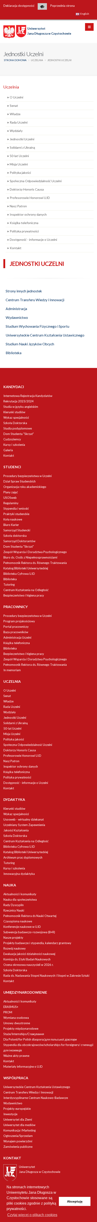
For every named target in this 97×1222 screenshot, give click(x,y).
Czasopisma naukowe (17, 921)
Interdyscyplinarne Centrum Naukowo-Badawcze (35, 1098)
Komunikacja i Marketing (19, 1130)
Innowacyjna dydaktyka (19, 874)
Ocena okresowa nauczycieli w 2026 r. (28, 965)
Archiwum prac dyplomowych (22, 857)
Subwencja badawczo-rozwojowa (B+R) (29, 932)
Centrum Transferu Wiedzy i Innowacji (35, 300)
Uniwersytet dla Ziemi (17, 1119)
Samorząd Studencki (16, 530)
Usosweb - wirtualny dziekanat (23, 819)
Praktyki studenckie (16, 514)
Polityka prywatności (24, 231)
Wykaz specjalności (16, 417)
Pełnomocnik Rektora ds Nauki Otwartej (29, 916)
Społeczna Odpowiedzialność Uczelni (36, 181)
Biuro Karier (11, 525)
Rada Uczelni (19, 122)
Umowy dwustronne (16, 1023)
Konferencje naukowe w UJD (22, 926)
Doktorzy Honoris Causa (27, 189)
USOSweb (10, 497)
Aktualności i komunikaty (19, 894)
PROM (7, 1012)
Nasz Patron (18, 206)
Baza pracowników (15, 632)
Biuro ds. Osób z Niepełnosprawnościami (30, 557)
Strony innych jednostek (24, 291)
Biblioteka (13, 353)
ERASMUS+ (10, 1007)
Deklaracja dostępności (18, 5)
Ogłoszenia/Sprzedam (18, 1136)
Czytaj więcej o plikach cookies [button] (32, 1215)
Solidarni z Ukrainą (22, 147)
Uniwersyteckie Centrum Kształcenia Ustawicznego (45, 335)
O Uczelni (16, 97)
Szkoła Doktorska (15, 423)
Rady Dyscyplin (13, 905)
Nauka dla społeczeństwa (20, 899)
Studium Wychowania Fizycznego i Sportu (37, 326)
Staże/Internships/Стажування (23, 1034)
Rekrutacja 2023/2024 (18, 401)
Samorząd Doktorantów (19, 541)
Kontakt (15, 248)
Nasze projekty (13, 937)
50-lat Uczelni (19, 156)
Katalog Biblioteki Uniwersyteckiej (25, 568)
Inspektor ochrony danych (28, 214)
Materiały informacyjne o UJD (23, 1066)
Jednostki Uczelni (22, 139)
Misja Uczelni (19, 164)
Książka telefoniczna (24, 223)
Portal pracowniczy (16, 626)
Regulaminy (10, 503)
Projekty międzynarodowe (20, 1028)
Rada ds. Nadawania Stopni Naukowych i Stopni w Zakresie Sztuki (46, 975)
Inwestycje (10, 1114)
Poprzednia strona (62, 5)
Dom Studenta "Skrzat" (18, 434)
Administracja (16, 309)
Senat (14, 105)
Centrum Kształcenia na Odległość (25, 590)
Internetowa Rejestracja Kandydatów (27, 396)
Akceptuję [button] (75, 1201)
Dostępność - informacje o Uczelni (33, 239)
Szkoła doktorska (15, 535)
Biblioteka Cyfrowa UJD (19, 573)
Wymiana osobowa (16, 1017)
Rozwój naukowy (14, 948)
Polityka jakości (20, 172)
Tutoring (9, 584)
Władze (15, 114)
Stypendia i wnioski (16, 508)
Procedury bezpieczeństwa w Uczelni (27, 476)
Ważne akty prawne (16, 1055)
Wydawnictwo (17, 317)
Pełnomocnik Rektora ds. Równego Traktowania (35, 563)
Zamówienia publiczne (17, 1146)
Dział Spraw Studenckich (19, 481)
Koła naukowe (12, 519)
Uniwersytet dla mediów (19, 1125)
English (84, 13)
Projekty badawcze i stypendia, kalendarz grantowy (37, 943)
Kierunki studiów (14, 412)
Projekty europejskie (17, 1108)
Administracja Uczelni (17, 637)
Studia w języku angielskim (20, 406)
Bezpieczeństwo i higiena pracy (23, 595)
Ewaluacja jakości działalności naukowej (29, 954)
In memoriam (12, 670)
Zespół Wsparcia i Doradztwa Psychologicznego (35, 552)
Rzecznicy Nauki (13, 910)
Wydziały (16, 131)
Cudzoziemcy (12, 439)
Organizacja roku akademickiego (24, 487)
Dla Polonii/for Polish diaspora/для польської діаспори (40, 1039)
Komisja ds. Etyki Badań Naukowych (27, 959)
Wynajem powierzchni (17, 1141)
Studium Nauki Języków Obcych (30, 344)
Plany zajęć (10, 492)
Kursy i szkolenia (14, 444)
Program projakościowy (19, 621)
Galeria (8, 450)
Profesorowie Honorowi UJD (30, 198)
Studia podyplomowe (17, 428)
